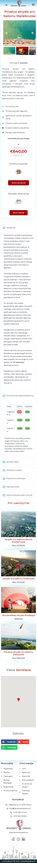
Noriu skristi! (18, 213)
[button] (33, 4)
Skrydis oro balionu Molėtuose (19, 578)
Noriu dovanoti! (18, 183)
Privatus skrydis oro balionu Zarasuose (18, 653)
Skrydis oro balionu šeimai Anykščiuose (18, 540)
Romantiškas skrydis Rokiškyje (18, 615)
